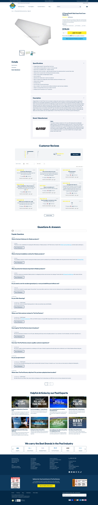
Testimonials (28, 492)
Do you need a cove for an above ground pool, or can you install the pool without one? (35, 283)
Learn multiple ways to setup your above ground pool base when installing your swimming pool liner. (58, 412)
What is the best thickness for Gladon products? (25, 239)
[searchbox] (19, 164)
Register (84, 3)
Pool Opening (52, 463)
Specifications (14, 65)
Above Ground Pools (15, 459)
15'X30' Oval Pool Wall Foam (65, 244)
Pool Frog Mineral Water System (55, 459)
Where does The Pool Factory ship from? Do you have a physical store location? (34, 372)
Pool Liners (33, 461)
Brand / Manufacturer (16, 69)
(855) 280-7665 (73, 458)
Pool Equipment (33, 462)
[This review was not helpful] (31, 178)
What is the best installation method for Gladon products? (28, 254)
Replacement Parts (53, 466)
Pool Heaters (52, 461)
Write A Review (75, 154)
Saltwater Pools (14, 462)
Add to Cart (76, 33)
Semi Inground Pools (15, 461)
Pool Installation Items (53, 468)
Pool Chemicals (33, 459)
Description (14, 67)
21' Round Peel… (80, 259)
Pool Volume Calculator (16, 466)
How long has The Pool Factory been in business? (25, 328)
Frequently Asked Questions (74, 466)
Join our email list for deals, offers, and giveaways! (71, 492)
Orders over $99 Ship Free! (49, 0)
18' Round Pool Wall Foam (68, 274)
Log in (87, 3)
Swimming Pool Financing (16, 467)
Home (12, 11)
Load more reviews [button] (49, 215)
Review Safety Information (46, 485)
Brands (13, 492)
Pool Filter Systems (34, 467)
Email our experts (79, 38)
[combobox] (30, 164)
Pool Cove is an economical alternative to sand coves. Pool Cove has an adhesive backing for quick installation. (39, 411)
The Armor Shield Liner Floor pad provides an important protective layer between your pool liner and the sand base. (77, 411)
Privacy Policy (71, 468)
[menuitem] (21, 6)
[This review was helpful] (29, 178)
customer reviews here (25, 318)
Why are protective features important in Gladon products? (28, 268)
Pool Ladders (33, 466)
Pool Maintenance (34, 468)
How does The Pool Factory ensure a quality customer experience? (30, 342)
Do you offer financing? (18, 298)
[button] (31, 151)
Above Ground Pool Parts (54, 467)
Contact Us (71, 462)
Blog (23, 492)
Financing (18, 492)
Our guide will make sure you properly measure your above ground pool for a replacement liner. (58, 431)
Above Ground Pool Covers (35, 464)
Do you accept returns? (18, 357)
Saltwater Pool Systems (54, 462)
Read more (64, 23)
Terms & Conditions (72, 467)
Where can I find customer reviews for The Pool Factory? (27, 313)
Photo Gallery (35, 492)
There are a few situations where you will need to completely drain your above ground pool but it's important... (39, 431)
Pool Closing (52, 464)
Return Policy (71, 465)
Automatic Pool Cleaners (35, 463)
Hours (70, 463)
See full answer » (19, 247)
